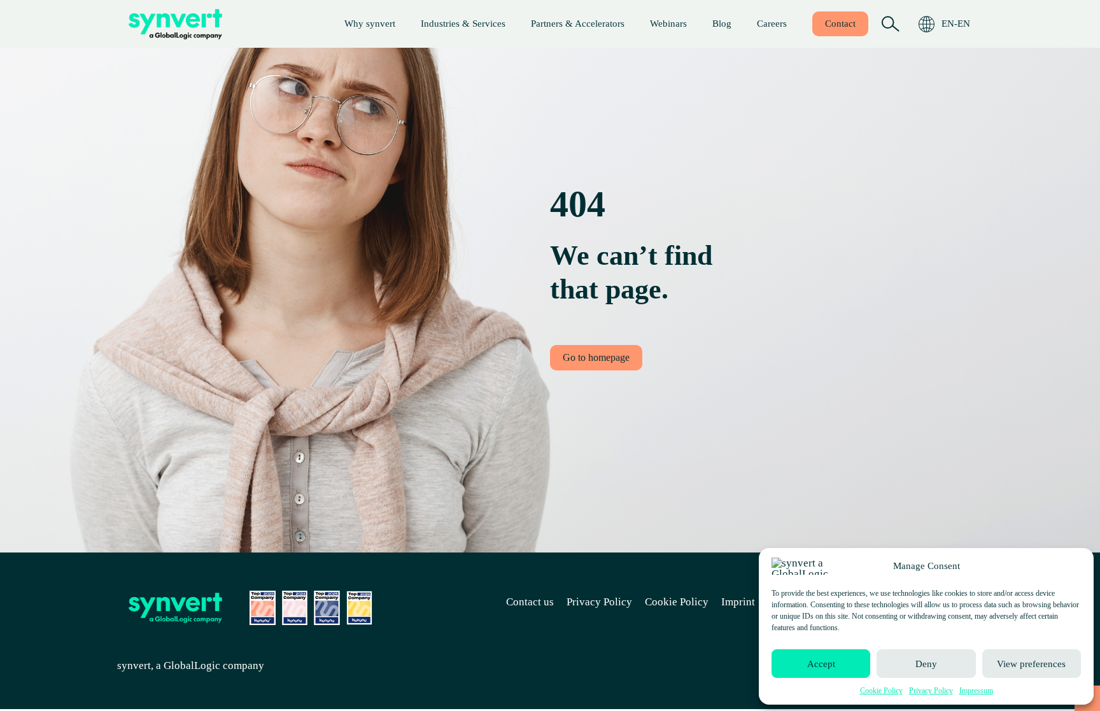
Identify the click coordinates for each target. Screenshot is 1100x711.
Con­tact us (530, 601)
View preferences (1031, 664)
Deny (926, 664)
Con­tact (840, 23)
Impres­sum (976, 690)
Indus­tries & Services (463, 23)
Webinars (668, 23)
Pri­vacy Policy (931, 690)
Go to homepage (596, 357)
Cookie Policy (881, 690)
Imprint (738, 601)
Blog (721, 23)
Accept (821, 664)
